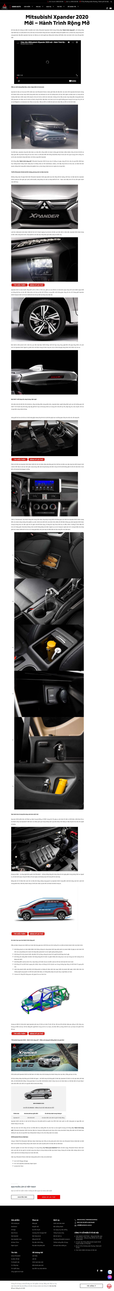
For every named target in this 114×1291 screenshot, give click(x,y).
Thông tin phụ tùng (58, 1233)
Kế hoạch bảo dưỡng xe (59, 1245)
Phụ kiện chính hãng (37, 1242)
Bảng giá (34, 1223)
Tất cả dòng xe (15, 1223)
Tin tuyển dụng (15, 1268)
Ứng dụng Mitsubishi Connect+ (61, 1239)
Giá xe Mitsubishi (15, 1255)
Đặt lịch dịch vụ (57, 1236)
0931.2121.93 (59, 1)
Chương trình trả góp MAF (39, 1233)
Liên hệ (34, 1259)
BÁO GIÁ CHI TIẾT (49, 1107)
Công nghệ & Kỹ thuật (17, 1271)
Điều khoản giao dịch (37, 1265)
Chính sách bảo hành (59, 1223)
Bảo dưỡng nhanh (58, 1226)
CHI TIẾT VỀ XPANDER (28, 1107)
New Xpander (14, 1236)
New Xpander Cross (16, 1239)
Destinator (14, 1226)
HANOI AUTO (16, 6)
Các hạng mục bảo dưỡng (60, 1229)
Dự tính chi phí (36, 1229)
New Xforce (14, 1233)
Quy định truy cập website (39, 1268)
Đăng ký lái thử (36, 1239)
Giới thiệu (34, 1255)
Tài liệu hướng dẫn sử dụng (60, 1242)
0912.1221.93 (74, 1)
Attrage (13, 1229)
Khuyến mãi (35, 1226)
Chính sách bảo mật (37, 1262)
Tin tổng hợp (14, 1265)
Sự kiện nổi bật (15, 1259)
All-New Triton (15, 1242)
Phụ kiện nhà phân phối (38, 1245)
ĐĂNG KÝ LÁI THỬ (40, 1107)
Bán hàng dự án (36, 1236)
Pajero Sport (14, 1245)
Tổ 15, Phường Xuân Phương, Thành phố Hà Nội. (95, 1)
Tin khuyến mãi (15, 1262)
